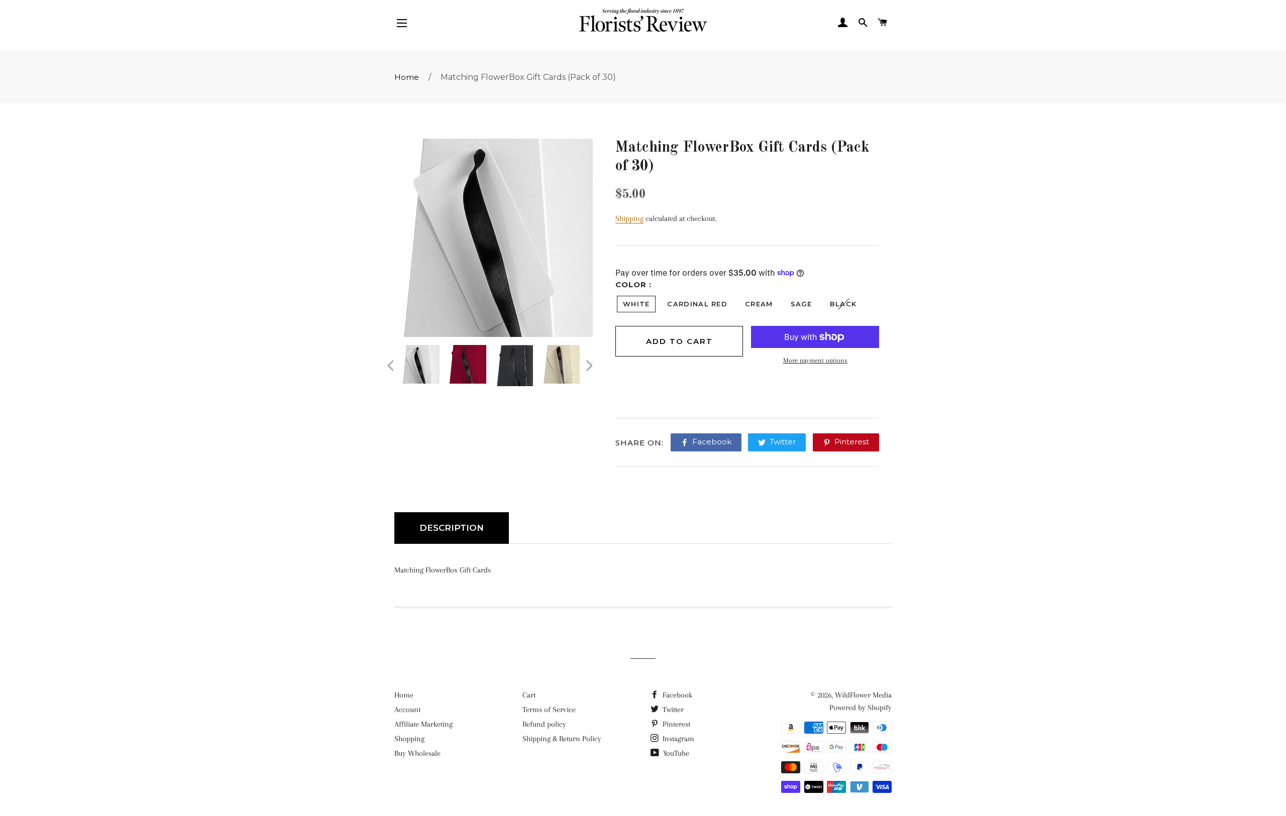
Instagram (677, 738)
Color (632, 284)
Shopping (409, 738)
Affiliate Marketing (423, 724)
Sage (801, 304)
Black (843, 304)
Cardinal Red (697, 304)
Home (406, 77)
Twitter (672, 709)
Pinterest (675, 724)
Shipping (629, 218)
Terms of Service (549, 709)
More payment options (815, 360)
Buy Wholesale (417, 753)
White (636, 304)
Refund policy (544, 724)
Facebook (676, 695)
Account (407, 709)
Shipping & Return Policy (561, 738)
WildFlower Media (863, 695)
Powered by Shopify (860, 707)
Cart (528, 695)
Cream (759, 304)
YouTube (675, 753)
